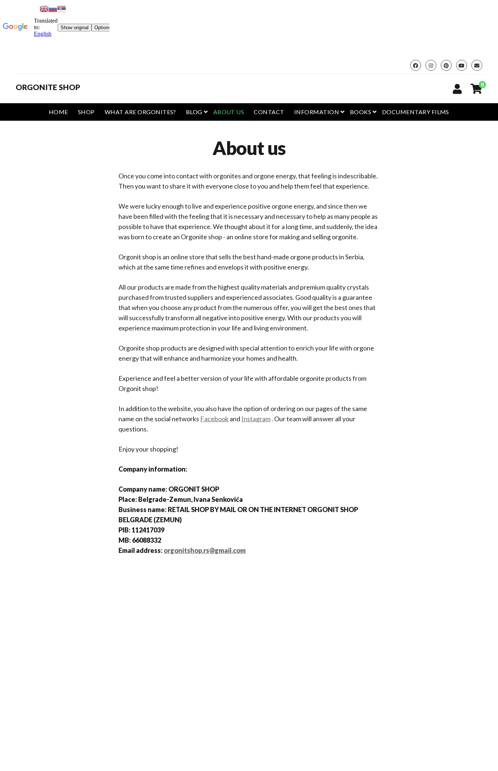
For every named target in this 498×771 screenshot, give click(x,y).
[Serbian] (61, 7)
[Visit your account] (457, 88)
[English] (44, 7)
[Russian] (52, 7)
